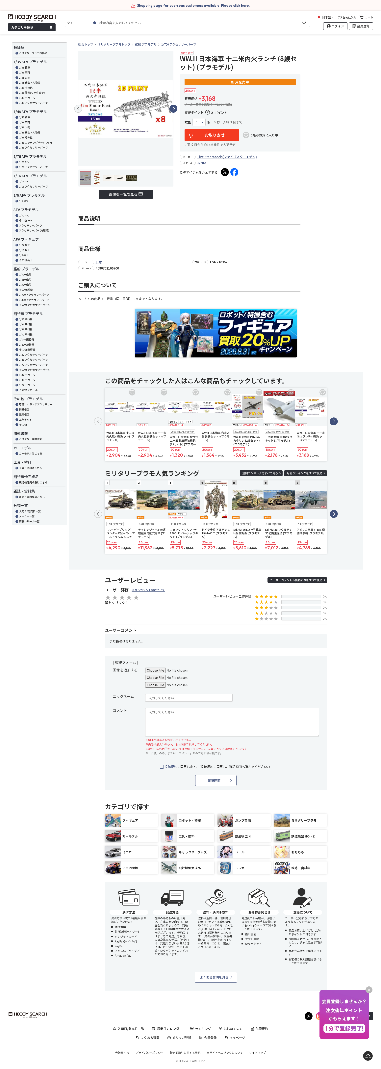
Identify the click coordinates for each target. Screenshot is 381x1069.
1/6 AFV (23, 201)
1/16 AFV (24, 181)
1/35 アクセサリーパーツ (33, 103)
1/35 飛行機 (26, 324)
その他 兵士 (26, 260)
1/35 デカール (27, 98)
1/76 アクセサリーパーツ (33, 167)
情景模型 (24, 409)
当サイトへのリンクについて (225, 1052)
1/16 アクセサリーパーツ (33, 186)
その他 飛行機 (27, 349)
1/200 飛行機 (26, 344)
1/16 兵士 (24, 250)
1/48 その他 (26, 137)
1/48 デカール (27, 380)
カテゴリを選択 (22, 27)
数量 (188, 122)
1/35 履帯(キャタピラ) (32, 92)
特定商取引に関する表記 (185, 1052)
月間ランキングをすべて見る (304, 473)
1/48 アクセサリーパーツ (33, 147)
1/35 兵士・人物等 (29, 82)
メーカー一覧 (27, 516)
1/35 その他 (26, 88)
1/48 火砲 (24, 127)
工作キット (25, 419)
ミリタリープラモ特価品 (33, 53)
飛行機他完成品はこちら (33, 482)
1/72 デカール (27, 385)
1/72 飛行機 (26, 334)
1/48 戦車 (24, 117)
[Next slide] (173, 109)
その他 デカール (28, 390)
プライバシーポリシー (150, 1052)
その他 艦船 (26, 290)
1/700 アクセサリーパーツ (34, 294)
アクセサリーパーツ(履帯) (34, 230)
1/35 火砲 (24, 77)
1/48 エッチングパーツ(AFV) (35, 142)
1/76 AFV (24, 162)
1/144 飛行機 (26, 339)
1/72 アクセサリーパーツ (33, 365)
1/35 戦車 (24, 67)
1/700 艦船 (25, 274)
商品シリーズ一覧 (29, 521)
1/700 (201, 162)
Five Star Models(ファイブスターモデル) (227, 156)
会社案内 (120, 1052)
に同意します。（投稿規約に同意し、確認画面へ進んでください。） (218, 767)
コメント (120, 710)
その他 (23, 424)
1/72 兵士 (24, 245)
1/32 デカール (27, 375)
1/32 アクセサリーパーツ (33, 354)
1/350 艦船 (25, 279)
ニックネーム (123, 696)
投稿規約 (171, 766)
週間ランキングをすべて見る (260, 473)
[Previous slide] (78, 109)
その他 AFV (25, 220)
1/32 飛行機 (26, 319)
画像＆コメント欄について (148, 590)
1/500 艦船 (25, 284)
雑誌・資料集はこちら (32, 497)
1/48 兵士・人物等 (29, 132)
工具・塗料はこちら (30, 468)
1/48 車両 (24, 122)
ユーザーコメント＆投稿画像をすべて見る (296, 580)
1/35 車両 (24, 72)
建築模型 (24, 414)
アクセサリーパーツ (30, 225)
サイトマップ (257, 1052)
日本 (99, 262)
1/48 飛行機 (26, 329)
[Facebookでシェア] (234, 172)
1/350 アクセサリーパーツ (34, 300)
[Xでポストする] (225, 172)
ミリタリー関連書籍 (30, 439)
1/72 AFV (24, 215)
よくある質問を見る (214, 977)
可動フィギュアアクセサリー (35, 404)
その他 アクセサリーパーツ (34, 305)
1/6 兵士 (24, 255)
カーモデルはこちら (30, 453)
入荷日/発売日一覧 (30, 511)
